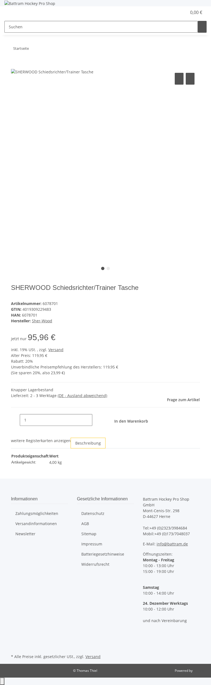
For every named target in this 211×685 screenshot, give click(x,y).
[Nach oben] (2, 681)
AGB (85, 523)
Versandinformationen (36, 523)
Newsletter (25, 533)
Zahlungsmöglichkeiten (36, 513)
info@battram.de (172, 544)
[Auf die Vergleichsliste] (179, 79)
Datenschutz (92, 513)
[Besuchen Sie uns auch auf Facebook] (15, 633)
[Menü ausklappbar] (11, 12)
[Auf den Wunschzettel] (190, 79)
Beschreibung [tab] (88, 443)
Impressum (91, 544)
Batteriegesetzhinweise (102, 554)
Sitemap (88, 533)
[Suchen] (202, 27)
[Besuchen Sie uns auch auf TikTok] (15, 646)
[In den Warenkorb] (15, 65)
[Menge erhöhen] (96, 420)
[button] (171, 12)
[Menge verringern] (15, 420)
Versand (55, 349)
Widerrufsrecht (95, 564)
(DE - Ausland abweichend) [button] (82, 395)
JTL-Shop (200, 670)
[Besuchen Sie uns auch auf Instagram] (15, 640)
